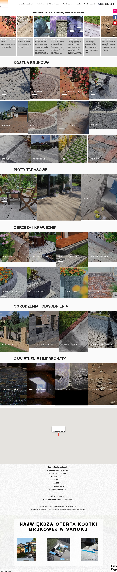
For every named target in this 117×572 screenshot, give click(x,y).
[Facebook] (115, 17)
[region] (45, 83)
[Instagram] (115, 11)
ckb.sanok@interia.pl (57, 489)
